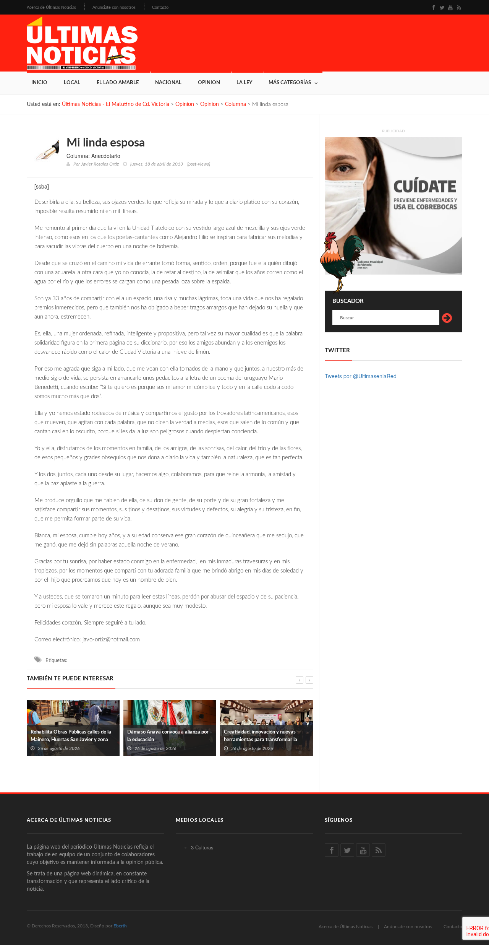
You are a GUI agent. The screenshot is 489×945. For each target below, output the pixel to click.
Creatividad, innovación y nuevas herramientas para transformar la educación (192, 740)
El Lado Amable (118, 82)
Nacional (168, 82)
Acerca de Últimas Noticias (51, 7)
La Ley (244, 82)
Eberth (120, 926)
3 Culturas (202, 847)
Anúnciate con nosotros (114, 7)
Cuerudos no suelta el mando (283, 739)
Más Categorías (290, 82)
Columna (235, 104)
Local (72, 82)
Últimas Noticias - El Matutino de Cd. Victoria (115, 104)
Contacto (160, 7)
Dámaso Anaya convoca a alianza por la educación (99, 736)
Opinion (209, 82)
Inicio (39, 82)
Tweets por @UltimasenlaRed (361, 376)
